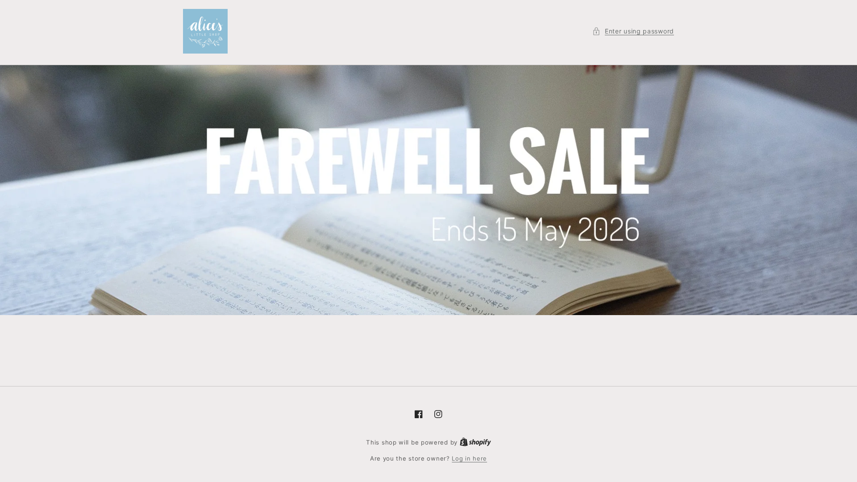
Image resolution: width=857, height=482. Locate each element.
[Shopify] (475, 442)
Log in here (469, 458)
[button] (633, 31)
